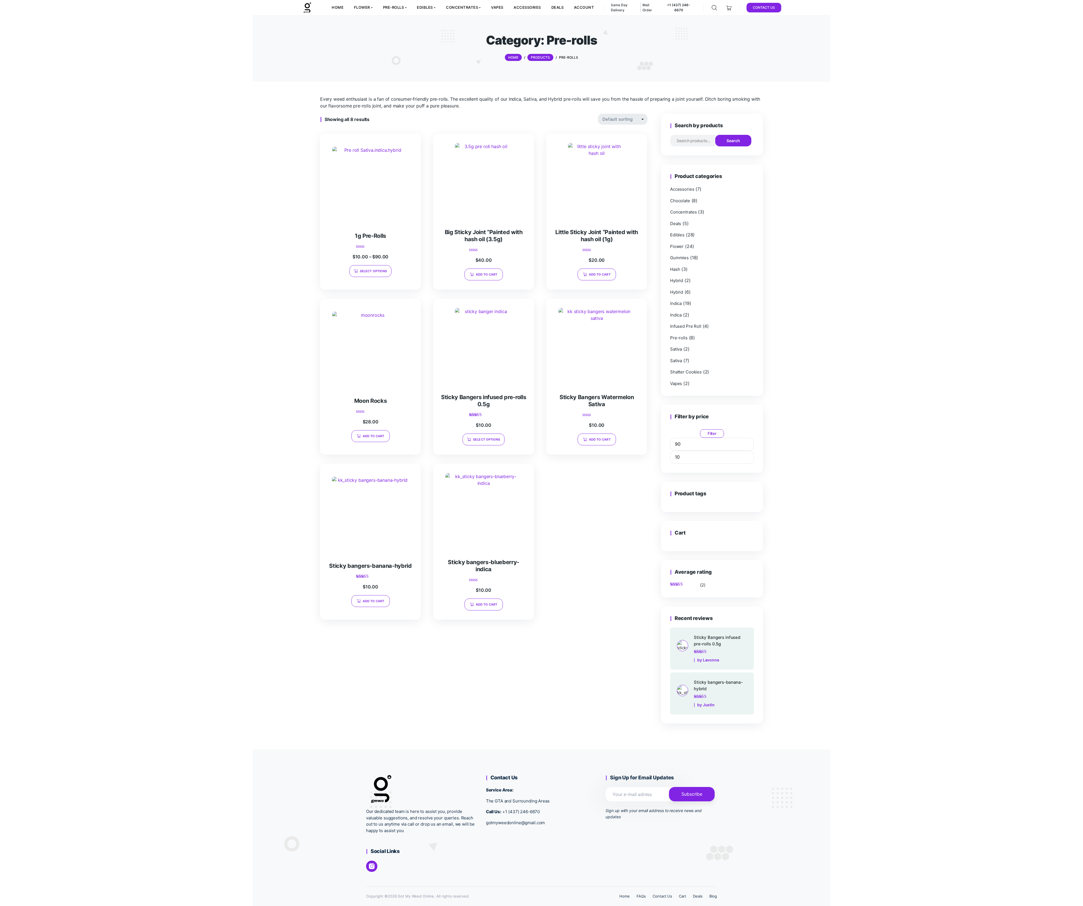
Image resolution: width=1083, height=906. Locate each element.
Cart (682, 896)
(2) (687, 585)
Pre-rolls (679, 337)
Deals (675, 223)
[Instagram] (371, 866)
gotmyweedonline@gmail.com (515, 822)
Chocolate (680, 200)
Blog (713, 896)
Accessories (682, 189)
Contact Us (662, 896)
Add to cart (487, 274)
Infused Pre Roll (685, 326)
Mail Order (647, 7)
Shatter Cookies (686, 372)
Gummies (679, 257)
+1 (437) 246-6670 (521, 811)
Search (733, 140)
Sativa (676, 349)
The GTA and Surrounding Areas (518, 801)
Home (624, 896)
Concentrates (683, 212)
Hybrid (676, 280)
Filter (712, 433)
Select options (373, 271)
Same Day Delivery (619, 7)
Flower (677, 246)
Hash (675, 269)
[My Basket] (729, 7)
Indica (676, 303)
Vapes (676, 383)
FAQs (641, 896)
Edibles (677, 235)
